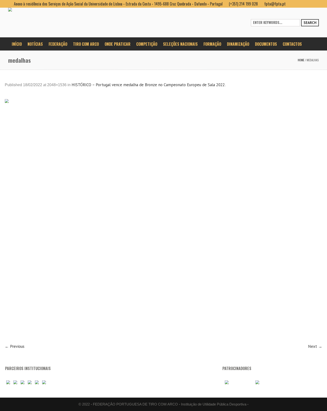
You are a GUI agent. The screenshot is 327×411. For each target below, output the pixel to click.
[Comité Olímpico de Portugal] (22, 382)
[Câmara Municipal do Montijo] (237, 382)
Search (310, 22)
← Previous (14, 346)
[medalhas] (163, 218)
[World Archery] (8, 382)
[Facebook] (292, 4)
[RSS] (307, 4)
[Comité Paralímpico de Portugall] (37, 382)
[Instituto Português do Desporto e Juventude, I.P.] (30, 382)
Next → (315, 346)
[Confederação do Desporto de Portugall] (44, 382)
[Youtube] (300, 4)
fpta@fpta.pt (275, 4)
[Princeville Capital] (265, 382)
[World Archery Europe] (15, 382)
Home (301, 60)
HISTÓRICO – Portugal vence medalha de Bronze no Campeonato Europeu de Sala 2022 (148, 84)
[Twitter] (315, 4)
